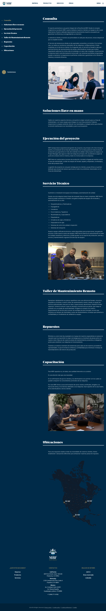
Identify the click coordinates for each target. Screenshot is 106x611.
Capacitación (9, 46)
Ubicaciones (9, 50)
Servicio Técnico (10, 33)
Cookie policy (56, 607)
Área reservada (88, 575)
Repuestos (8, 42)
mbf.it (88, 572)
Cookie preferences (66, 607)
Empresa (35, 3)
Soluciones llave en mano (14, 25)
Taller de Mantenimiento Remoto (17, 37)
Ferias (71, 3)
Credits (75, 607)
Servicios (60, 3)
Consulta (7, 20)
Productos (47, 3)
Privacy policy (48, 607)
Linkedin (88, 578)
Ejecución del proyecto (13, 29)
